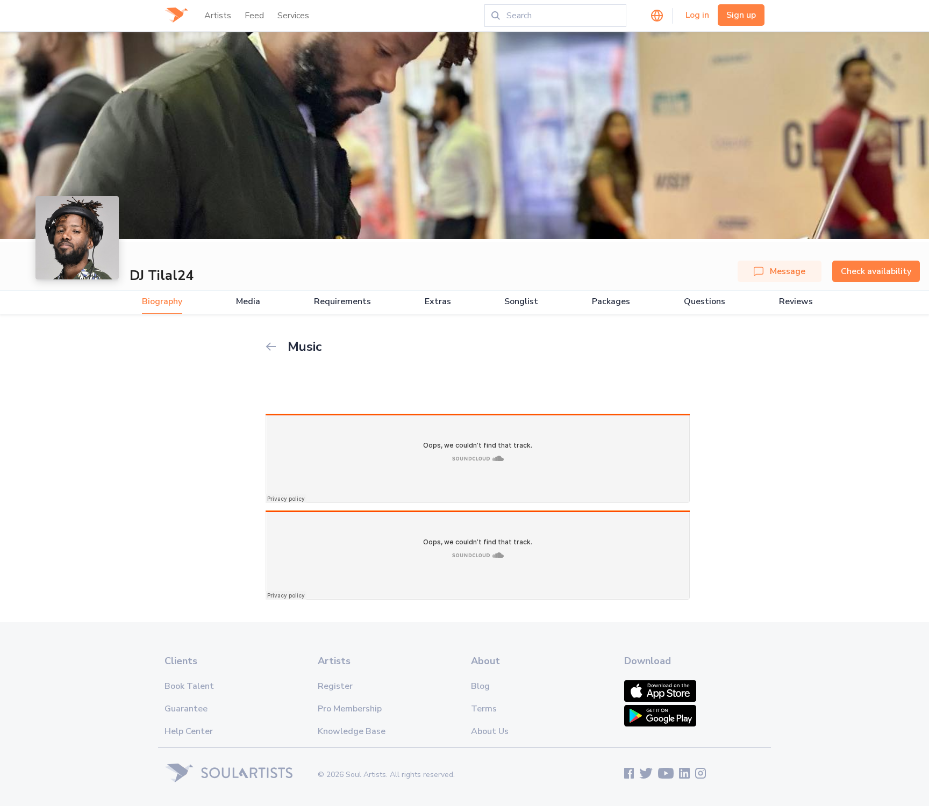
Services (293, 15)
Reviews (796, 301)
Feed (254, 15)
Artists (217, 15)
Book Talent (189, 686)
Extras (438, 301)
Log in (697, 15)
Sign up (741, 15)
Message (787, 271)
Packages (611, 301)
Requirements (342, 301)
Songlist (521, 301)
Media (248, 301)
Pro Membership (350, 708)
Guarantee (186, 708)
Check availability (876, 271)
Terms (484, 708)
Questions (704, 301)
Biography (162, 301)
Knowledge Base (351, 731)
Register (335, 686)
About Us (490, 731)
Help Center (189, 731)
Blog (480, 686)
